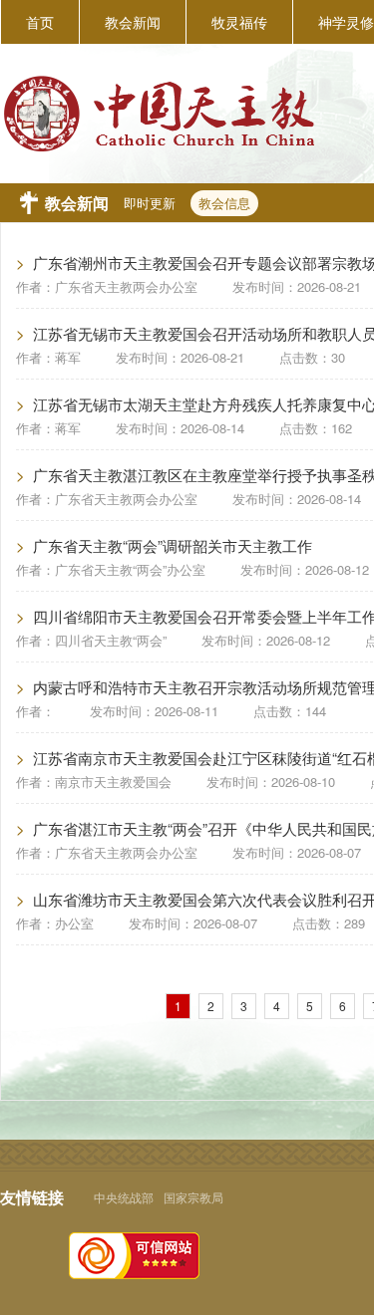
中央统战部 (124, 1196)
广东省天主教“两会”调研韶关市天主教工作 (172, 545)
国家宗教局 (193, 1196)
